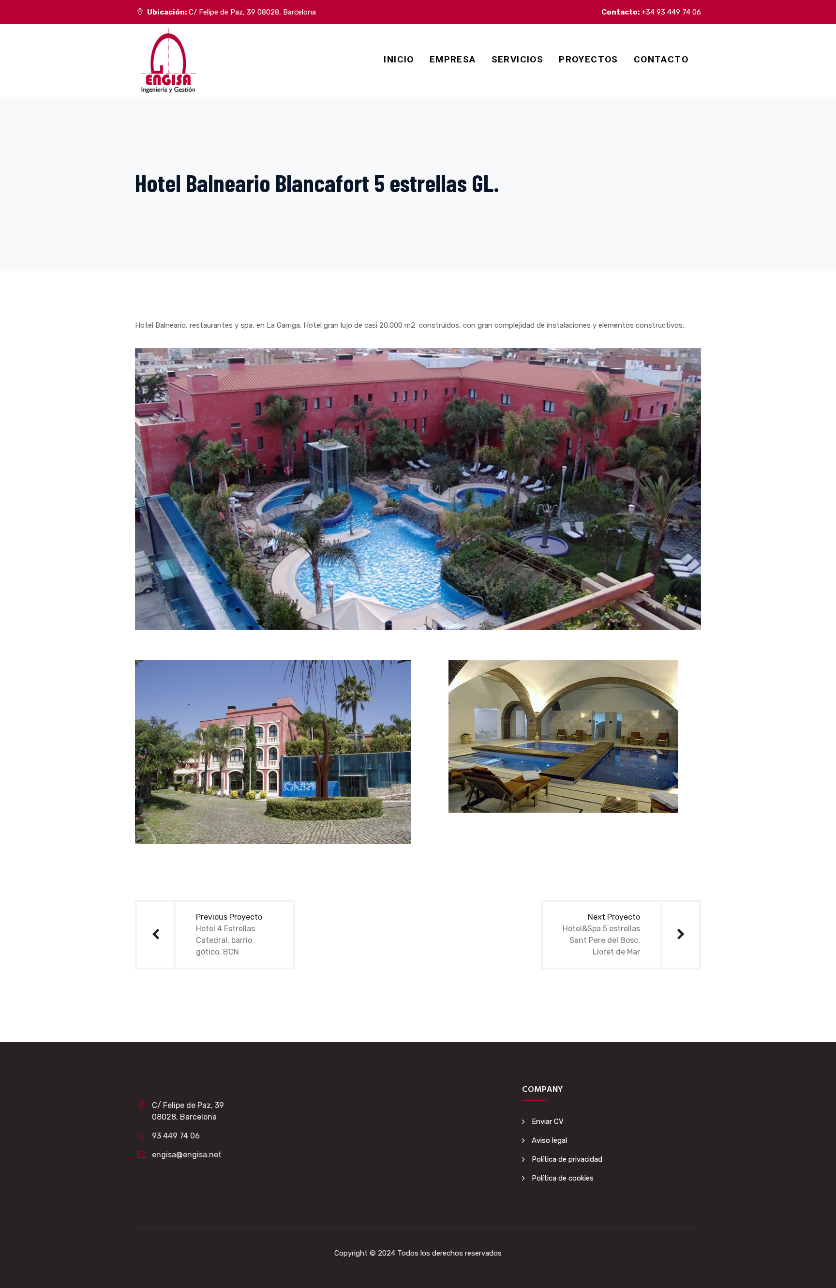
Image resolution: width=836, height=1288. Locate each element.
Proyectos (588, 59)
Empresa (453, 59)
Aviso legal (549, 1140)
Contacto (661, 59)
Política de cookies (563, 1178)
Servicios (518, 59)
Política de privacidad (567, 1159)
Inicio (399, 59)
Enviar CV (548, 1121)
